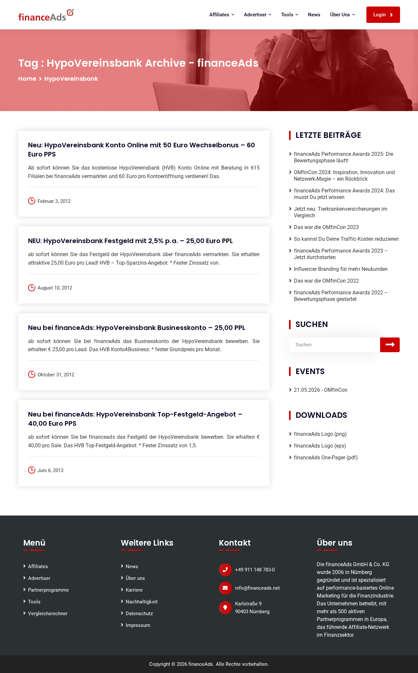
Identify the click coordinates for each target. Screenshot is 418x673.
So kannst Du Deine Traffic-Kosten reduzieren (346, 239)
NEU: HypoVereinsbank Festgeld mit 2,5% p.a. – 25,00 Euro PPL (130, 240)
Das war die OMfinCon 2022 (326, 281)
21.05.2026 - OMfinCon (321, 390)
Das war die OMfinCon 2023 (326, 227)
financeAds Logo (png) (320, 434)
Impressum (138, 625)
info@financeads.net (257, 588)
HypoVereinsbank (71, 78)
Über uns (135, 578)
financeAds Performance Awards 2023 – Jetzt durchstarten (341, 254)
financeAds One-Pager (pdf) (326, 457)
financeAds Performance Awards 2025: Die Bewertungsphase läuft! (343, 157)
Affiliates (38, 566)
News (314, 15)
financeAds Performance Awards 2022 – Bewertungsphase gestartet (341, 295)
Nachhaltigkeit (141, 602)
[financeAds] (46, 14)
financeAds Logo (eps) (320, 446)
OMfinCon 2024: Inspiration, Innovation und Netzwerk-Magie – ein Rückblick (344, 175)
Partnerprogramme (48, 590)
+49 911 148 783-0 (255, 570)
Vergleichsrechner (48, 613)
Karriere (134, 590)
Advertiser (39, 578)
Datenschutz (139, 613)
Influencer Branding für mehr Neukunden (341, 269)
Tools (34, 602)
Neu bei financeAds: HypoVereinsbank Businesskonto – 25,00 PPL (137, 327)
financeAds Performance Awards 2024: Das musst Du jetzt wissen (344, 194)
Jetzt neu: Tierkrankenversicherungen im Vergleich (340, 212)
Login (380, 15)
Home (27, 78)
